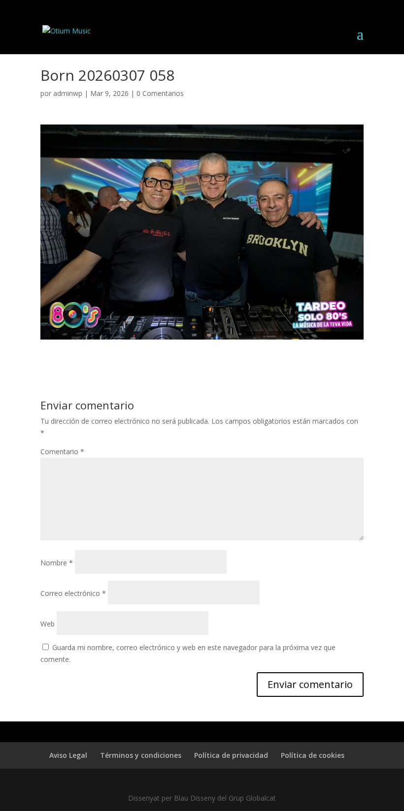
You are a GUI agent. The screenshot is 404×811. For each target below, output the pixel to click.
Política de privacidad (231, 755)
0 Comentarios (160, 93)
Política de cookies (312, 755)
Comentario (62, 451)
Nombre (56, 562)
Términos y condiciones (140, 755)
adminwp (67, 93)
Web (47, 623)
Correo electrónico (73, 593)
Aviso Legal (68, 755)
